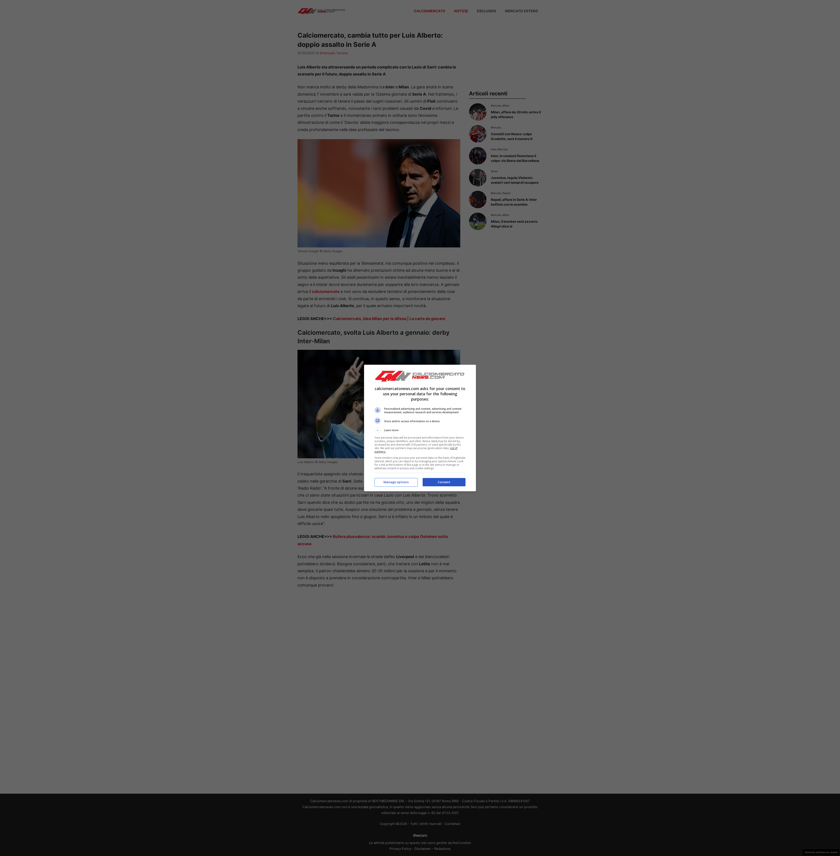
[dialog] (420, 428)
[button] (420, 430)
